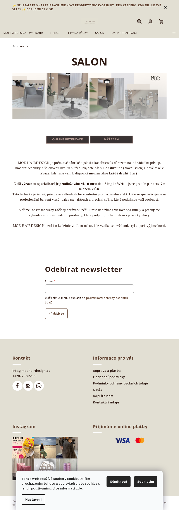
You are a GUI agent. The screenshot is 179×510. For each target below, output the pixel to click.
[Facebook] (17, 386)
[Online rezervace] (67, 139)
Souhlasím (145, 481)
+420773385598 (24, 376)
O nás (97, 389)
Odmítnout (118, 481)
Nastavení (33, 499)
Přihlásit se (56, 314)
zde (79, 488)
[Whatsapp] (39, 386)
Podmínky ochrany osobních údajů (120, 383)
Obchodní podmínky (109, 377)
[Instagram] (28, 386)
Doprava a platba (107, 370)
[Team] (112, 139)
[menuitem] (23, 33)
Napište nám (103, 396)
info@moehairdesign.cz (31, 370)
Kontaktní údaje (106, 402)
